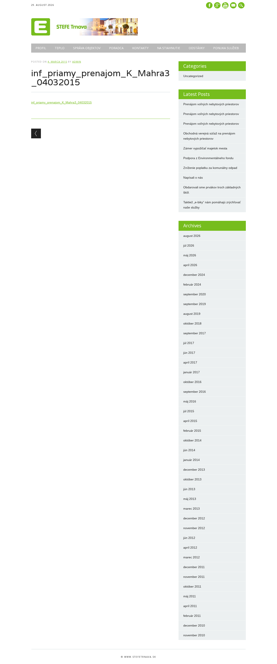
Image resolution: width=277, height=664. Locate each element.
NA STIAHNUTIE (168, 48)
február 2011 (192, 615)
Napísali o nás (193, 177)
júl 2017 (188, 343)
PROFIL (40, 48)
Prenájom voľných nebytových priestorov (211, 104)
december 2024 (194, 274)
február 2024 (192, 284)
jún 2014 (189, 450)
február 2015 (192, 430)
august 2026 (191, 235)
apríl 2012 (190, 547)
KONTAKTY (140, 48)
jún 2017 (189, 352)
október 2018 (192, 323)
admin (76, 61)
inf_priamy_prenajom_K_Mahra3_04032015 (61, 102)
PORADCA (116, 48)
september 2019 (194, 304)
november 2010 (194, 635)
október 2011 (192, 586)
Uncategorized (193, 76)
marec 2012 (191, 557)
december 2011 (194, 567)
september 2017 (194, 333)
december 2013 (194, 469)
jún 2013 (189, 489)
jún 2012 (189, 538)
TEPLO (59, 48)
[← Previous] (36, 133)
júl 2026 (188, 245)
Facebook (209, 5)
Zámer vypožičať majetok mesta (205, 148)
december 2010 (194, 625)
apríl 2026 (190, 265)
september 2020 (194, 294)
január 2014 (191, 460)
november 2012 (194, 528)
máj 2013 (189, 499)
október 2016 (192, 382)
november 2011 (194, 576)
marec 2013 (191, 508)
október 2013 (192, 479)
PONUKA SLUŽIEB (226, 48)
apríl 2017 (190, 362)
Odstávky (197, 48)
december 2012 (194, 518)
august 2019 (191, 313)
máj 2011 (189, 596)
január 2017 (191, 372)
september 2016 (194, 391)
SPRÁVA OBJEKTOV (86, 48)
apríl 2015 (190, 421)
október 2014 (192, 440)
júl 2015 (188, 411)
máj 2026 (189, 255)
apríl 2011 (190, 606)
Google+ (217, 5)
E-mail (234, 5)
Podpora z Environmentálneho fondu (208, 158)
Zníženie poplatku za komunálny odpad (210, 168)
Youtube (225, 5)
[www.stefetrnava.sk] (84, 34)
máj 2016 (189, 401)
